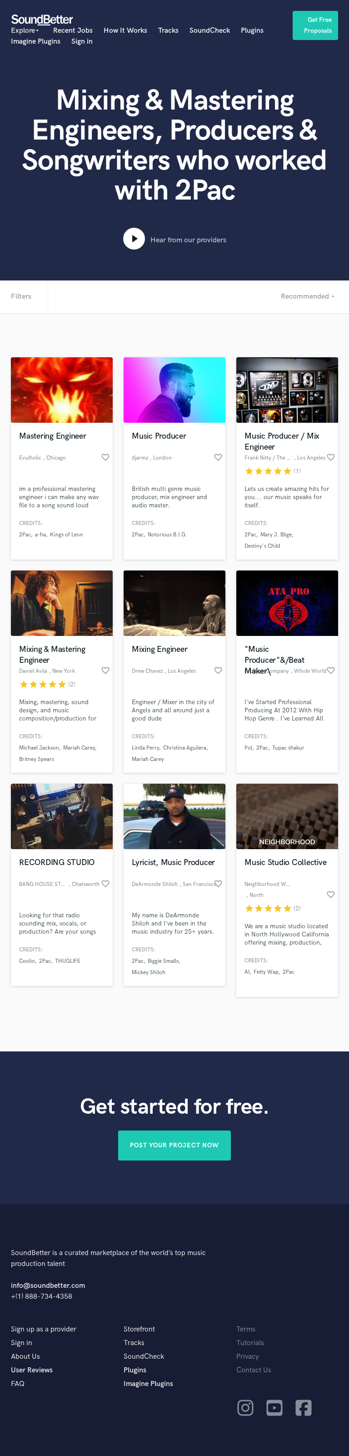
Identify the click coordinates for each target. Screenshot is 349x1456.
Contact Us (253, 1370)
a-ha (40, 534)
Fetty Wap (266, 972)
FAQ (18, 1384)
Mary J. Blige (276, 534)
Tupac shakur (288, 748)
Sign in (82, 41)
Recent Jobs (73, 30)
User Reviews (32, 1370)
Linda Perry (145, 748)
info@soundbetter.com (48, 1285)
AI (246, 972)
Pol (248, 748)
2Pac (25, 534)
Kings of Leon (66, 534)
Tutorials (250, 1343)
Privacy (247, 1356)
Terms (245, 1329)
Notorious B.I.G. (167, 534)
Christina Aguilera (184, 748)
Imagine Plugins (35, 41)
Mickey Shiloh (148, 972)
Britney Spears (36, 759)
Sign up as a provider (43, 1329)
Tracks (168, 30)
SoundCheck (209, 30)
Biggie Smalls (163, 961)
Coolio (27, 961)
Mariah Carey (79, 748)
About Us (25, 1356)
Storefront (139, 1329)
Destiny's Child (262, 546)
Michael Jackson (39, 748)
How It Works (125, 30)
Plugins (252, 30)
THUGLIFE (67, 961)
